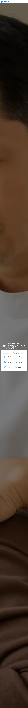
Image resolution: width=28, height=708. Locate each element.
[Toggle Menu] (25, 2)
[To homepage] (4, 1)
